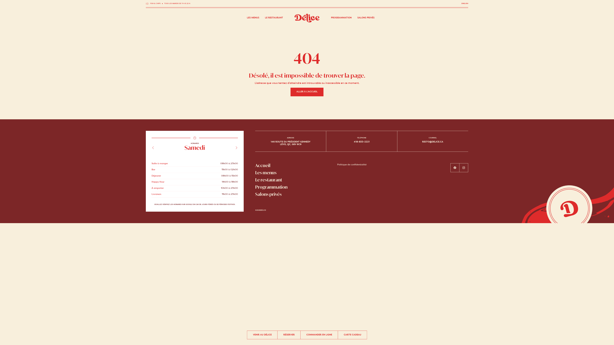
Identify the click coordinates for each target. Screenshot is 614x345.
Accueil (262, 165)
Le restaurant (274, 18)
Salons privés (365, 18)
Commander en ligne (319, 335)
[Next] (236, 147)
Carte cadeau (352, 335)
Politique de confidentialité (351, 165)
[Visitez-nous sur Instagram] (463, 167)
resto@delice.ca (432, 142)
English (464, 3)
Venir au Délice (262, 335)
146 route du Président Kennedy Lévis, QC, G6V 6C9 (291, 143)
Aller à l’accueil (307, 92)
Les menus (253, 18)
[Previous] (153, 147)
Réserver (289, 335)
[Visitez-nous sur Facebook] (454, 167)
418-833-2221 (362, 142)
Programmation (341, 18)
